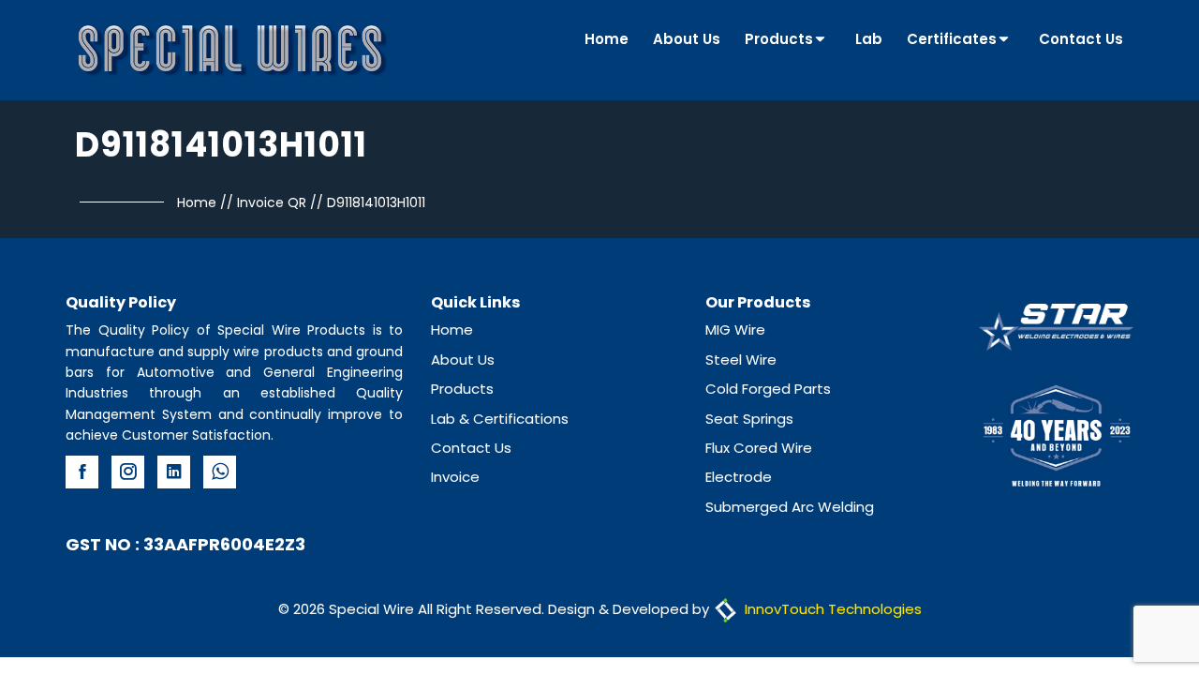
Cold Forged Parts (768, 388)
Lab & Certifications (500, 418)
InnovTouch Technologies (831, 609)
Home (607, 39)
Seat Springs (749, 418)
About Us (686, 39)
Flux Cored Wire (758, 448)
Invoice (455, 477)
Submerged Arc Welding (789, 507)
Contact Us (1081, 39)
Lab (868, 39)
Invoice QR (271, 202)
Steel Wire (741, 359)
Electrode (738, 477)
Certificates (952, 39)
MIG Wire (735, 329)
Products (779, 39)
